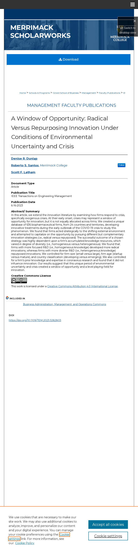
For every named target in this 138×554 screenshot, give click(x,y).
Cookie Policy (24, 543)
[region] (69, 530)
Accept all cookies (108, 524)
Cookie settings (108, 536)
